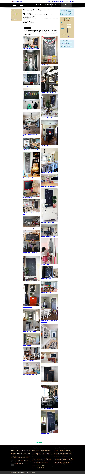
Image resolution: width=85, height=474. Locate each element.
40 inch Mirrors (23, 460)
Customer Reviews (64, 1)
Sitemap (66, 463)
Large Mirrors (65, 456)
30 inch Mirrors (23, 459)
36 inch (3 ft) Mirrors (17, 460)
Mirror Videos (59, 453)
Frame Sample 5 (14, 19)
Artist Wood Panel (57, 460)
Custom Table (48, 4)
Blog (58, 463)
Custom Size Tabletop (36, 458)
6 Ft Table (37, 454)
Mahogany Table (45, 451)
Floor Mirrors (69, 454)
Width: (62, 24)
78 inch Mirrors (18, 463)
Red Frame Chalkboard (27, 197)
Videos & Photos (14, 12)
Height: (62, 26)
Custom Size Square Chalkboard (29, 331)
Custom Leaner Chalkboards (46, 383)
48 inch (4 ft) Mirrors (17, 461)
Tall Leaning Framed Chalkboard (29, 72)
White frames (17, 457)
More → (12, 464)
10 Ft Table (34, 456)
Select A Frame (27, 28)
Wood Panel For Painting (68, 459)
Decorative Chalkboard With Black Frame (49, 92)
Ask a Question (14, 15)
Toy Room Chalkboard (45, 264)
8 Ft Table (50, 454)
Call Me (72, 1)
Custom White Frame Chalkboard (47, 222)
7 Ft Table (46, 454)
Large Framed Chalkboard (46, 433)
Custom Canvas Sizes (58, 462)
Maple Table (40, 451)
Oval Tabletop (38, 459)
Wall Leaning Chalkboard (28, 177)
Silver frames (23, 457)
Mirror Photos (65, 453)
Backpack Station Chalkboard (29, 109)
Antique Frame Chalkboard (46, 278)
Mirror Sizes (68, 451)
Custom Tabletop (56, 4)
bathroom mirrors (14, 453)
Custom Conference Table (39, 453)
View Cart (69, 36)
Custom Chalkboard (27, 345)
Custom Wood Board (66, 4)
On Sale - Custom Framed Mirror (53, 1)
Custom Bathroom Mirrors (59, 450)
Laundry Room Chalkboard (46, 350)
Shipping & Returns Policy (31, 472)
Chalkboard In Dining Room (28, 360)
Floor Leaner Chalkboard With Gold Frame (31, 48)
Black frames (28, 456)
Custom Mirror (39, 4)
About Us (13, 17)
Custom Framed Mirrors (58, 456)
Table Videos (47, 450)
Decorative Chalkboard (45, 64)
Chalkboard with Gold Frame (46, 172)
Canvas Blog (64, 462)
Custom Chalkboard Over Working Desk (30, 374)
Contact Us (65, 36)
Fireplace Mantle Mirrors (61, 454)
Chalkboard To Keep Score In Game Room (49, 236)
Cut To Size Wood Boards (58, 458)
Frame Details (13, 10)
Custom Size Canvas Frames (66, 460)
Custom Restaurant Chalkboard (47, 408)
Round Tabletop (45, 459)
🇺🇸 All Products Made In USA (17, 1)
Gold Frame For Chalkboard (46, 117)
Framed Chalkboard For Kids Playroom (48, 186)
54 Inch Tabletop (39, 462)
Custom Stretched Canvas (59, 459)
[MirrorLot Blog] (73, 5)
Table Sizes (42, 450)
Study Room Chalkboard (45, 363)
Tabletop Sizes (43, 458)
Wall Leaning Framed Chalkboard (29, 86)
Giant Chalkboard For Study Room (29, 228)
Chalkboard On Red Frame (46, 292)
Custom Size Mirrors (61, 451)
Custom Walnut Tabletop (43, 460)
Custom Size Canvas (67, 458)
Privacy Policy (24, 472)
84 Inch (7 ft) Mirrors (24, 463)
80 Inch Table (41, 454)
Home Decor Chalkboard (27, 307)
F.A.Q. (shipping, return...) (15, 14)
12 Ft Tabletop (45, 462)
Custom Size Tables (35, 450)
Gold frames (13, 457)
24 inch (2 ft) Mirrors (17, 459)
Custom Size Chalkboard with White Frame (31, 149)
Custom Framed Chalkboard (28, 281)
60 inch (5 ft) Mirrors (24, 461)
